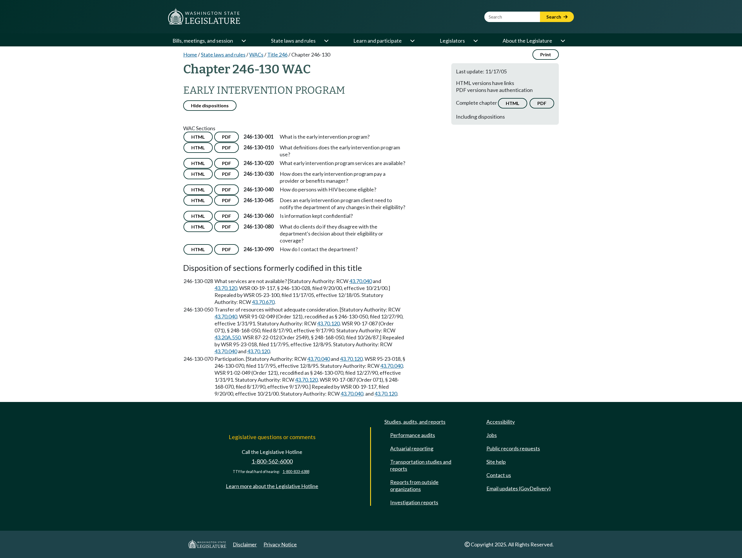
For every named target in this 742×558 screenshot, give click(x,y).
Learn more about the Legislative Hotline (272, 486)
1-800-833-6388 (296, 472)
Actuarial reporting (411, 448)
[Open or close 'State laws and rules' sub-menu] (326, 40)
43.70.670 (263, 302)
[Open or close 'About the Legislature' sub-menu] (562, 40)
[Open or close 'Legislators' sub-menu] (475, 40)
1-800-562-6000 (272, 461)
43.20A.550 (227, 337)
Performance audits (412, 435)
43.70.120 (225, 288)
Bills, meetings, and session (202, 40)
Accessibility (500, 421)
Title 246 (277, 54)
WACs (256, 54)
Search (554, 16)
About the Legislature (527, 40)
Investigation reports (414, 502)
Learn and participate (377, 40)
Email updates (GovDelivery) (518, 488)
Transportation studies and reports (420, 465)
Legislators (452, 40)
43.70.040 (360, 281)
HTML (512, 103)
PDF (541, 103)
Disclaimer (245, 544)
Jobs (491, 435)
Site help (496, 462)
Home (190, 54)
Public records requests (513, 448)
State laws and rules (293, 40)
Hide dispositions (210, 105)
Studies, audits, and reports (414, 421)
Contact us (498, 475)
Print (545, 54)
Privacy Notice (280, 544)
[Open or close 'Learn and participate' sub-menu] (412, 40)
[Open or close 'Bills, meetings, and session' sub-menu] (243, 40)
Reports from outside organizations (414, 485)
